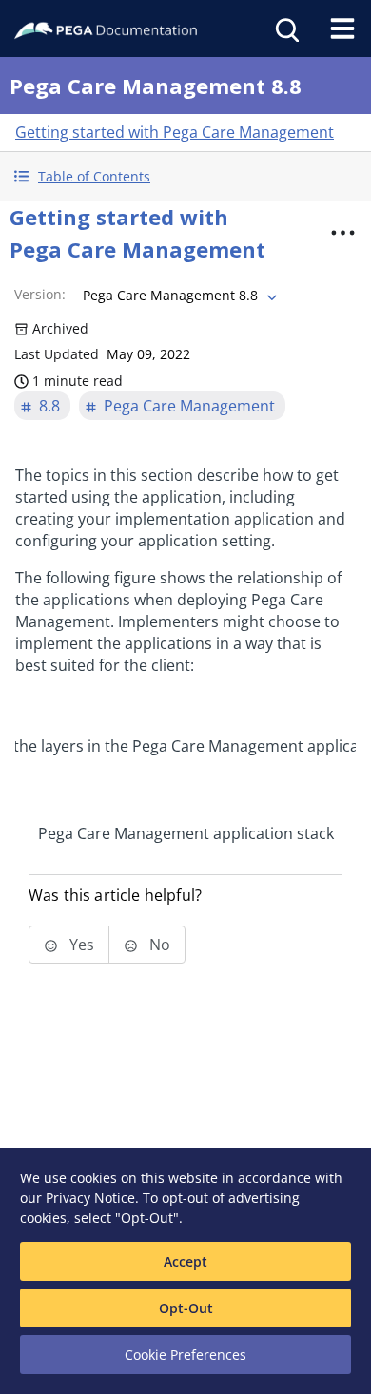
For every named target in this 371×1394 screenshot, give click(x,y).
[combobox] (177, 295)
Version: (40, 294)
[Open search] (285, 28)
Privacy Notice (90, 1198)
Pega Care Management (189, 405)
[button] (185, 176)
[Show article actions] (343, 233)
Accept (185, 1261)
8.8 (49, 405)
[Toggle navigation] (342, 28)
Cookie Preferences (185, 1355)
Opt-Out (186, 1308)
